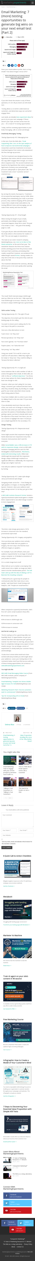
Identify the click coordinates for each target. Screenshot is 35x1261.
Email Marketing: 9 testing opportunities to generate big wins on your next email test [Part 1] (9, 740)
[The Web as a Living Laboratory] (7, 1176)
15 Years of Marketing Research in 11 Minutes (20, 1159)
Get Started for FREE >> (9, 1009)
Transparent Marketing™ (20, 1166)
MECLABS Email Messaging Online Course (14, 673)
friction (17, 255)
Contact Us (20, 1247)
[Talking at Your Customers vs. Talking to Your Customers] (9, 781)
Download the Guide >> (10, 1142)
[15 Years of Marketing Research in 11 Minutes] (7, 1160)
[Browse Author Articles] (17, 718)
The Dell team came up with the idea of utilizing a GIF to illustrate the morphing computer (16, 572)
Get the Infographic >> (9, 1096)
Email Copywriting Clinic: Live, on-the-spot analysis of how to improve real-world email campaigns (16, 143)
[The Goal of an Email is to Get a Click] (25, 781)
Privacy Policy (28, 1244)
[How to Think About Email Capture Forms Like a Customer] (25, 760)
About (13, 1247)
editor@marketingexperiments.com (12, 666)
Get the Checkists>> (9, 886)
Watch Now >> (7, 965)
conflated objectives (18, 376)
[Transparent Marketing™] (7, 1168)
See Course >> (7, 1050)
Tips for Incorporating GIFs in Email (12, 696)
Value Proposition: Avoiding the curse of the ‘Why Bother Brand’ (26, 738)
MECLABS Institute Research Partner (14, 495)
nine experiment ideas (24, 117)
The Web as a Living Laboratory (22, 1174)
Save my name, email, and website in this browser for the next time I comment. (17, 842)
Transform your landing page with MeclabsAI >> (16, 925)
